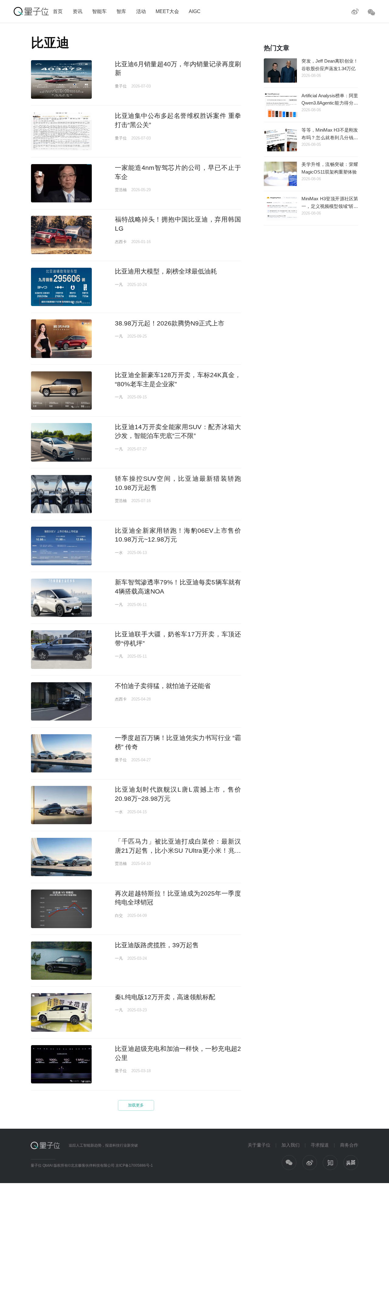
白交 (119, 915)
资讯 (77, 11)
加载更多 (136, 1105)
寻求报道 (320, 1145)
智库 (121, 11)
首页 (58, 11)
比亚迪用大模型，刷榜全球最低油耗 (166, 271)
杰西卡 (121, 241)
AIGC (195, 11)
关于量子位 (259, 1145)
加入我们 (290, 1145)
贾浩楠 (121, 190)
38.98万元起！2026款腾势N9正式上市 (169, 323)
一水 (119, 552)
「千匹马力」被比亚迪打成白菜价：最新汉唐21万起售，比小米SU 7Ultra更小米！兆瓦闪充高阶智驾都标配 (178, 850)
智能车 (99, 11)
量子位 (121, 86)
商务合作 (349, 1145)
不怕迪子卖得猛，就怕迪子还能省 (163, 685)
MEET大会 (167, 11)
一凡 (119, 284)
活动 (141, 11)
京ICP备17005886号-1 (134, 1165)
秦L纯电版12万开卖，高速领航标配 (165, 996)
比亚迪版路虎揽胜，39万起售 (157, 944)
